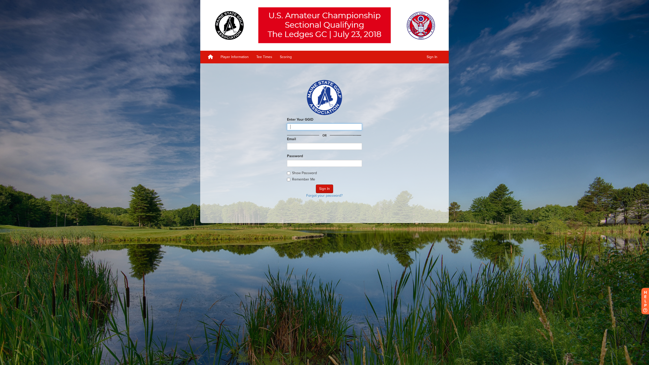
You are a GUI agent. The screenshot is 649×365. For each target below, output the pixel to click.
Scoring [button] (286, 57)
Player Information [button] (235, 57)
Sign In (432, 57)
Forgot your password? (324, 195)
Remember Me (303, 179)
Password (295, 156)
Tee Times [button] (264, 57)
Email (291, 139)
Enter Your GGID (300, 119)
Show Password (304, 173)
